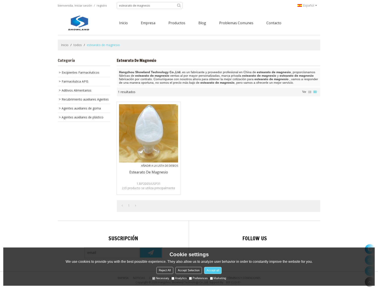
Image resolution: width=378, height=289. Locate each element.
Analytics (181, 278)
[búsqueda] (179, 5)
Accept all (212, 270)
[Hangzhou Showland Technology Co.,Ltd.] (78, 23)
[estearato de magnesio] (148, 133)
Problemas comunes (236, 23)
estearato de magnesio (148, 172)
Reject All (165, 270)
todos (78, 45)
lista (309, 92)
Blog (202, 23)
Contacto (273, 23)
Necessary (162, 278)
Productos (176, 23)
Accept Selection (189, 270)
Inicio (123, 23)
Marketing (220, 278)
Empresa (148, 23)
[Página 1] (122, 205)
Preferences (200, 278)
